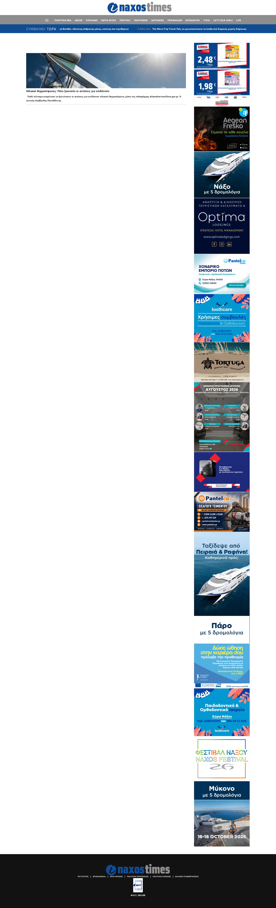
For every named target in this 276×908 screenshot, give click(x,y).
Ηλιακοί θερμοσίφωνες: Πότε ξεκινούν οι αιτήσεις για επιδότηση (67, 91)
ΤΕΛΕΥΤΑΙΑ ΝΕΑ (62, 20)
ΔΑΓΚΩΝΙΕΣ (157, 20)
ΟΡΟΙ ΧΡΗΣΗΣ (116, 876)
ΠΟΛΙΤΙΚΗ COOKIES (162, 876)
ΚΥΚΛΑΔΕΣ (92, 20)
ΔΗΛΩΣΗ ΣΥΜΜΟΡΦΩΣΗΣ (187, 876)
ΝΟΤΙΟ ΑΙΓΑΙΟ (108, 20)
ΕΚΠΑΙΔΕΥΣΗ (193, 20)
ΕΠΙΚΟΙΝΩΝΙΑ (99, 876)
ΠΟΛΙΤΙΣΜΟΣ (141, 20)
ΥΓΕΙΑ (206, 20)
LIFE (238, 20)
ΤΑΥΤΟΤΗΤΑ (83, 876)
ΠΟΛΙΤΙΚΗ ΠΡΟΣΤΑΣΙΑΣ (137, 876)
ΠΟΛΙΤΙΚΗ (125, 20)
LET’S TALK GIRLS (223, 20)
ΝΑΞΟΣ (78, 20)
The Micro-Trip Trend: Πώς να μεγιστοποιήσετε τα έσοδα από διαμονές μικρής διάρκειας (171, 28)
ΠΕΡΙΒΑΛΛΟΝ (175, 20)
